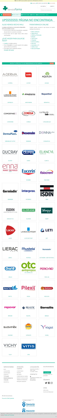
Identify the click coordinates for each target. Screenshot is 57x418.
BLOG (47, 14)
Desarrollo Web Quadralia (8, 398)
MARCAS (33, 14)
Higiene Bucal (34, 33)
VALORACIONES (41, 14)
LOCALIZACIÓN (7, 371)
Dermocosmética (35, 41)
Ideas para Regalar (35, 48)
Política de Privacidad (9, 415)
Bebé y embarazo (35, 31)
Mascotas (33, 43)
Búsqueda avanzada (21, 381)
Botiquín (33, 36)
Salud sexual (34, 38)
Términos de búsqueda (22, 379)
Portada (6, 50)
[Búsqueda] (53, 10)
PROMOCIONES (26, 14)
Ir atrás (6, 43)
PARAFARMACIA (7, 14)
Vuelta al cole (34, 46)
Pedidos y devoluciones (22, 378)
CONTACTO (6, 374)
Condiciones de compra (22, 376)
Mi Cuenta (11, 50)
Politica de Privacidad (48, 392)
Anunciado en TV (35, 45)
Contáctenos (20, 371)
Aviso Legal (45, 390)
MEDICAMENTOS (17, 14)
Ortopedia (33, 40)
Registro (19, 372)
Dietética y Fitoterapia (36, 35)
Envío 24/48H (52, 3)
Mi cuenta (19, 374)
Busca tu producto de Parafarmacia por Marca (32, 63)
